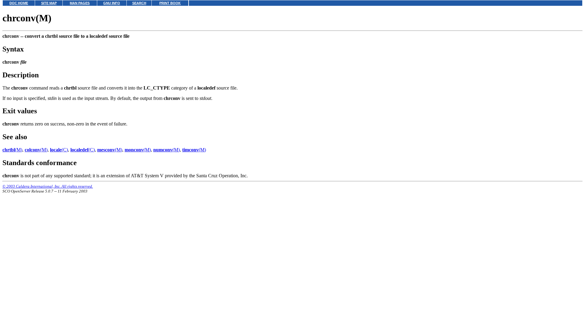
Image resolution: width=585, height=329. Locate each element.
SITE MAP (49, 3)
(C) (59, 149)
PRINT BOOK (170, 3)
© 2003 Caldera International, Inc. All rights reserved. (47, 186)
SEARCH (139, 3)
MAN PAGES (80, 3)
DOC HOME (18, 3)
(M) (12, 149)
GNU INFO (111, 3)
